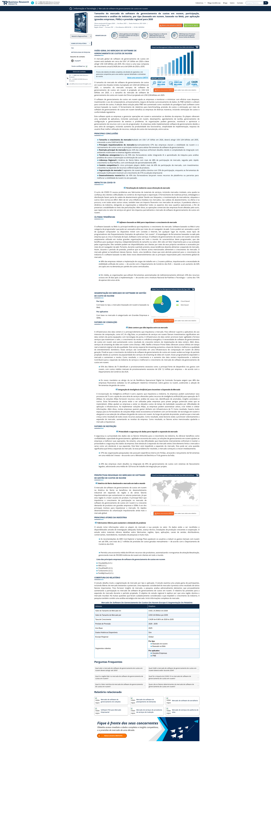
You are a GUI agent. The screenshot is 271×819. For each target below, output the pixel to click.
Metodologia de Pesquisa (80, 52)
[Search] (265, 2)
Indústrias (200, 3)
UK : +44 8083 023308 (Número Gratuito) (78, 80)
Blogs (225, 3)
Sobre (232, 3)
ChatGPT (78, 61)
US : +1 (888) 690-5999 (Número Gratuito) (78, 76)
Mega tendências (214, 3)
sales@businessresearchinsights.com (80, 84)
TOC (72, 48)
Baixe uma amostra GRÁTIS (165, 90)
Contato (240, 3)
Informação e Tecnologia (85, 8)
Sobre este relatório (78, 43)
